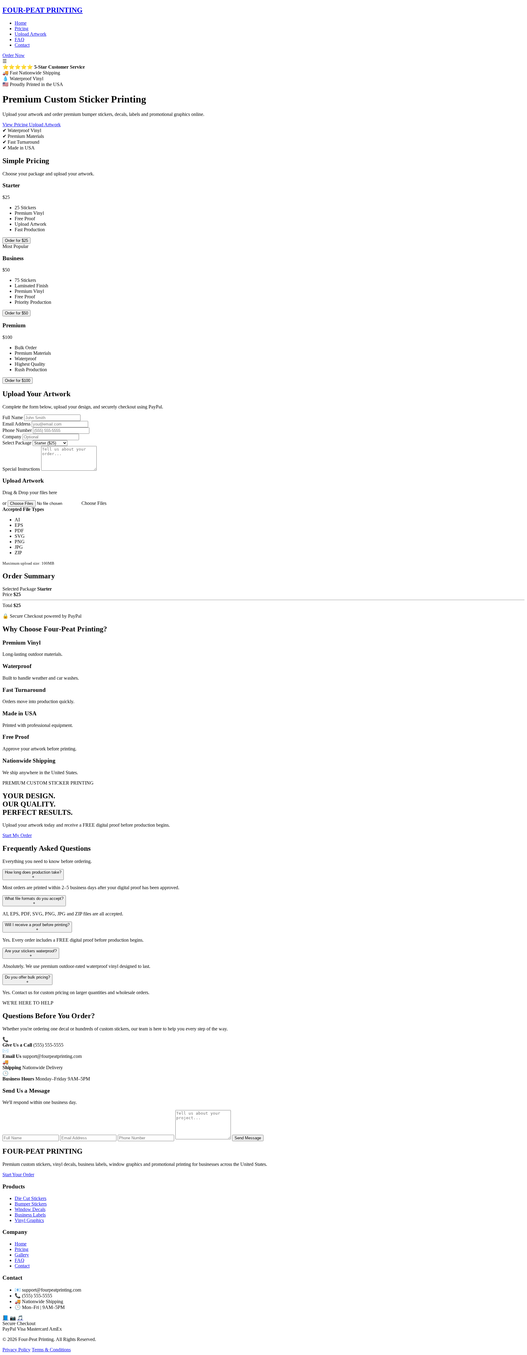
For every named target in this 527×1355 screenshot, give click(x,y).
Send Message (248, 1138)
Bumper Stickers (31, 1203)
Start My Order (17, 835)
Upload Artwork (30, 34)
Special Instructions (21, 469)
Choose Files (93, 503)
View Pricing (15, 124)
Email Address (16, 423)
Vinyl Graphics (29, 1220)
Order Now (13, 55)
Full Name (12, 417)
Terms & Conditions (51, 1349)
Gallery (22, 1254)
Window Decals (30, 1209)
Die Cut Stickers (30, 1198)
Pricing (21, 28)
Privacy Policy (16, 1349)
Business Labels (30, 1214)
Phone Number (17, 430)
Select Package (16, 442)
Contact (22, 45)
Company (11, 436)
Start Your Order (18, 1174)
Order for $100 (17, 380)
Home (21, 23)
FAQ (19, 39)
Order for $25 (16, 240)
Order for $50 (16, 313)
